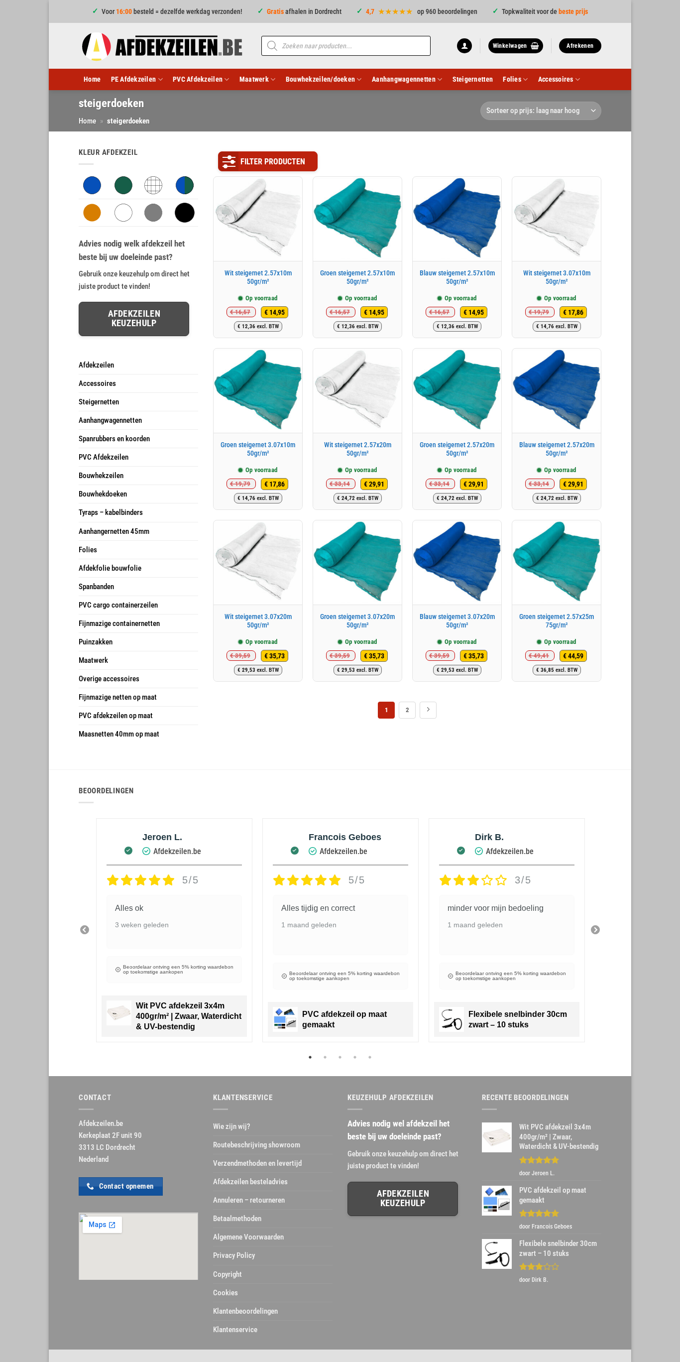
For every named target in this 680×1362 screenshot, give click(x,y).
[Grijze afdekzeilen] (153, 212)
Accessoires (555, 79)
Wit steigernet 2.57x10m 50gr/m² (258, 277)
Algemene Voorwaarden (248, 1237)
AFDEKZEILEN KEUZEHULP (403, 1198)
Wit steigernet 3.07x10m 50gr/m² (556, 277)
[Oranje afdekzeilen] (92, 212)
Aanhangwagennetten (404, 79)
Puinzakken (96, 641)
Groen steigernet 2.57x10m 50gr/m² (357, 277)
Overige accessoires (109, 678)
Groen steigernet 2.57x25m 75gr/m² (556, 621)
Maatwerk (254, 79)
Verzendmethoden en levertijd (257, 1163)
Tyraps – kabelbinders (111, 512)
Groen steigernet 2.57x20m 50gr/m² (457, 449)
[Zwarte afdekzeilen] (185, 212)
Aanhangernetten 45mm (114, 531)
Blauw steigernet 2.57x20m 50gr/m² (556, 449)
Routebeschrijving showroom (256, 1144)
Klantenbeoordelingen (245, 1311)
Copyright (227, 1274)
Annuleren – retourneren (249, 1200)
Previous (85, 930)
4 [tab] (356, 1057)
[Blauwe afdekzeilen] (92, 185)
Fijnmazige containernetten (119, 623)
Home (92, 79)
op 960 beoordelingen (421, 11)
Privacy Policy (234, 1255)
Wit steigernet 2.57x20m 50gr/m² (357, 449)
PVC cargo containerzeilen (118, 605)
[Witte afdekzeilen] (123, 212)
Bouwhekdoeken (103, 494)
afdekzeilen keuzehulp (134, 318)
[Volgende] (428, 710)
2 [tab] (326, 1057)
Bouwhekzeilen (101, 475)
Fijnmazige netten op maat (118, 697)
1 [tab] (311, 1057)
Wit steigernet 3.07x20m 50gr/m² (258, 621)
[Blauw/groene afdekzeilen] (185, 185)
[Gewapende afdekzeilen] (153, 185)
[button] (464, 46)
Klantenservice (235, 1329)
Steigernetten (473, 79)
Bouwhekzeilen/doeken (320, 79)
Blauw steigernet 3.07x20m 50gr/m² (457, 621)
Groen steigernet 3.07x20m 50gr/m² (357, 621)
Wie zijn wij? (231, 1126)
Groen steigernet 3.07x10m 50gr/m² (258, 449)
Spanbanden (96, 586)
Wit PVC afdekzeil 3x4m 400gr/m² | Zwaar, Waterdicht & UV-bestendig (188, 1016)
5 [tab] (371, 1057)
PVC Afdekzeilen (198, 79)
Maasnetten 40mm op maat (119, 734)
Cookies (225, 1292)
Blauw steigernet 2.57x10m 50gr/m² (457, 277)
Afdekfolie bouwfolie (110, 568)
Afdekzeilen (96, 365)
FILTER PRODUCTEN (272, 161)
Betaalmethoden (237, 1218)
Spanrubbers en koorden (114, 438)
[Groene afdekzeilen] (123, 185)
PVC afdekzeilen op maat (116, 715)
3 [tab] (341, 1057)
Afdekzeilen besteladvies (250, 1181)
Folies (512, 79)
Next (595, 930)
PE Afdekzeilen (133, 79)
